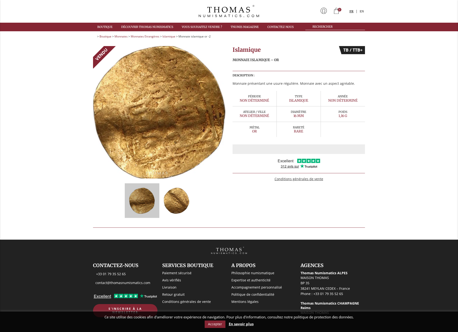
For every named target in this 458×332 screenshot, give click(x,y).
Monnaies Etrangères (145, 36)
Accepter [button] (215, 324)
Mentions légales (245, 301)
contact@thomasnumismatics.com (122, 282)
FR (351, 11)
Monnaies (121, 36)
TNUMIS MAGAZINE (245, 27)
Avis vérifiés (171, 280)
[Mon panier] (336, 11)
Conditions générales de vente (299, 179)
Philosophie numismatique (252, 273)
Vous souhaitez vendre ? (202, 27)
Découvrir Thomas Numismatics (147, 27)
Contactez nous (280, 27)
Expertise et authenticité (251, 280)
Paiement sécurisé (177, 273)
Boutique (105, 27)
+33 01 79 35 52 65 (111, 274)
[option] (159, 112)
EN (362, 11)
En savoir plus (241, 324)
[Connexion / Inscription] (324, 11)
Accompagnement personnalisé (256, 287)
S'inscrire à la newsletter (125, 311)
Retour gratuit (173, 294)
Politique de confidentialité (252, 294)
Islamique (168, 36)
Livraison (169, 287)
